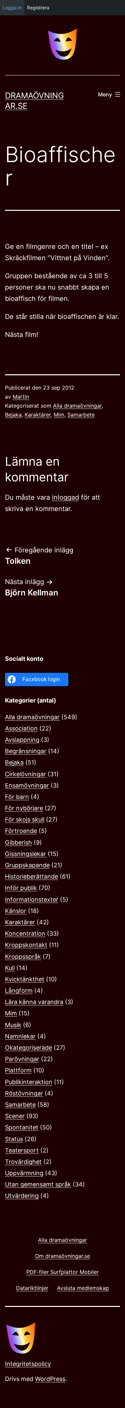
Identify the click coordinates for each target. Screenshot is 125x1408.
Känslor (15, 910)
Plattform (18, 1070)
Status (14, 1138)
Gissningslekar (25, 853)
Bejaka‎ (13, 414)
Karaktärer (38, 414)
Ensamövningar (27, 785)
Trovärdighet (23, 1161)
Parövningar (22, 1058)
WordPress (50, 1378)
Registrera (38, 7)
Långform (19, 990)
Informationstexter (31, 899)
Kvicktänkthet (24, 979)
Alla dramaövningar (77, 405)
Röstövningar (24, 1093)
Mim (59, 414)
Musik (13, 1024)
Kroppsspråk (23, 956)
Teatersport (22, 1150)
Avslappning (22, 739)
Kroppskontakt (26, 944)
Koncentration (25, 933)
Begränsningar (25, 751)
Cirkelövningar (25, 774)
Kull (10, 967)
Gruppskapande (27, 865)
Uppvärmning (24, 1173)
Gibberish (18, 842)
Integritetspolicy (28, 1363)
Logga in (12, 7)
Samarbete (81, 414)
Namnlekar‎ (20, 1036)
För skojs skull (24, 819)
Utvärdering (22, 1195)
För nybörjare (24, 808)
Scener (15, 1115)
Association (21, 728)
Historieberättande (31, 876)
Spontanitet (21, 1127)
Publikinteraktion (28, 1081)
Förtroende (21, 830)
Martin (21, 396)
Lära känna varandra (34, 1001)
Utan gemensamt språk (38, 1184)
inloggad (65, 497)
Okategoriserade (28, 1047)
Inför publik (21, 887)
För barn (17, 796)
